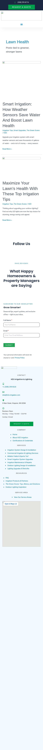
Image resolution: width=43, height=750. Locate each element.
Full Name (7, 320)
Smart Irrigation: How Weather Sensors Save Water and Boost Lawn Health (21, 115)
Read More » (7, 148)
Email (6, 331)
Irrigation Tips (8, 130)
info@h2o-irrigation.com (11, 395)
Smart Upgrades (20, 130)
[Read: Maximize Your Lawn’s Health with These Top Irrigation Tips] (21, 167)
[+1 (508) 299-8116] (3, 384)
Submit (9, 345)
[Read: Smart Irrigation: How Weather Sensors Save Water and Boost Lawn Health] (21, 80)
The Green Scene (33, 130)
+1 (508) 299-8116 (9, 387)
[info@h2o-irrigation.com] (3, 392)
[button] (21, 24)
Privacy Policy (20, 358)
